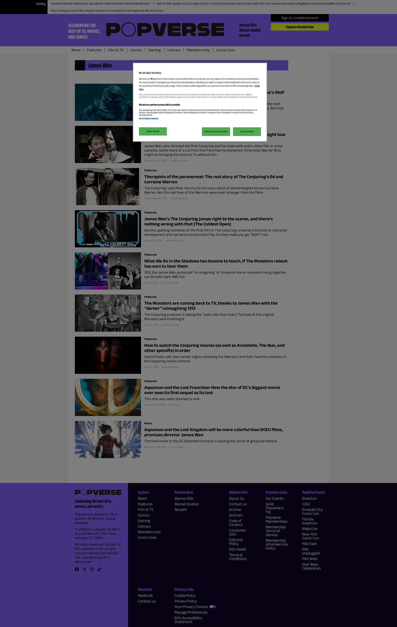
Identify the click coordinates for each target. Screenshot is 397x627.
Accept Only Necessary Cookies (216, 131)
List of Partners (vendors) (148, 118)
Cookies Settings (152, 131)
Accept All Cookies (247, 131)
